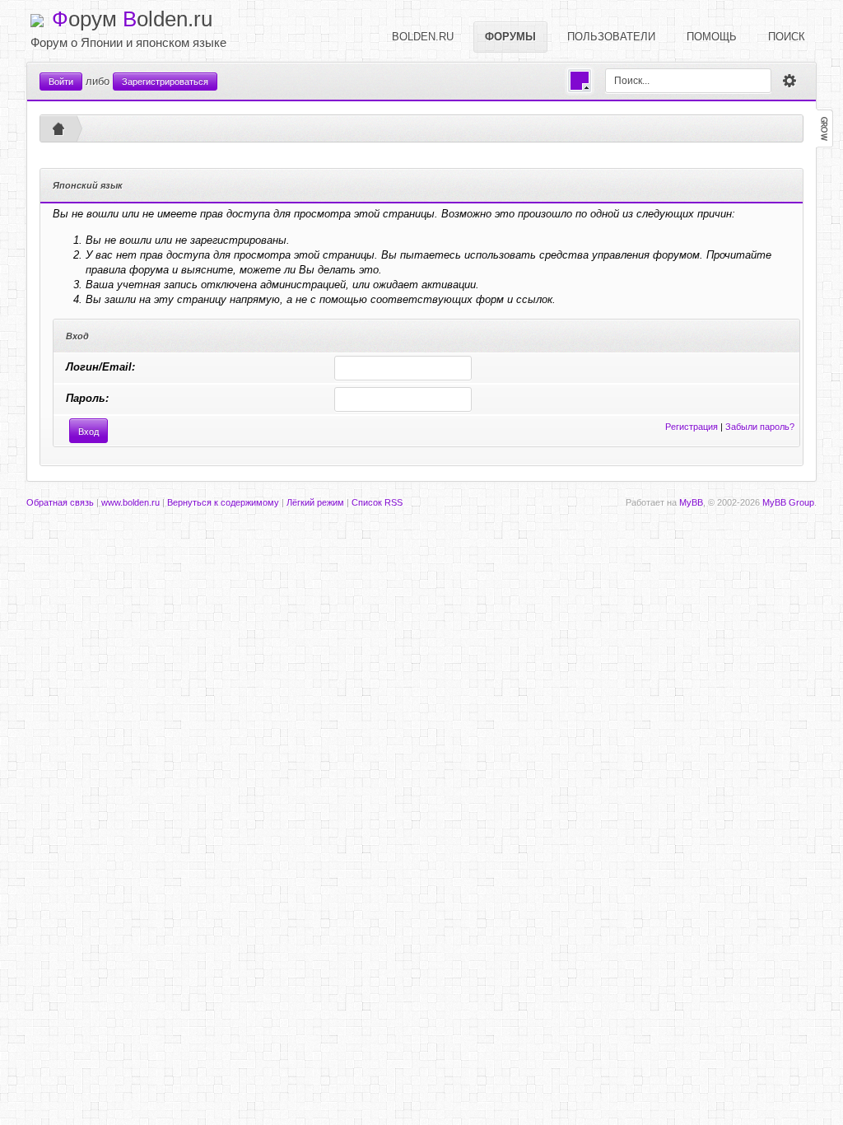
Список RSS (377, 502)
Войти (61, 81)
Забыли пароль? (759, 427)
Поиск (786, 36)
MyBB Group (788, 502)
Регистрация (691, 427)
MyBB (691, 502)
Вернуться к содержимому (223, 502)
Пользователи (611, 36)
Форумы (510, 36)
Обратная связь (60, 502)
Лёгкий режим (315, 502)
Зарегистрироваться (165, 81)
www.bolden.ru (130, 502)
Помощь (712, 36)
